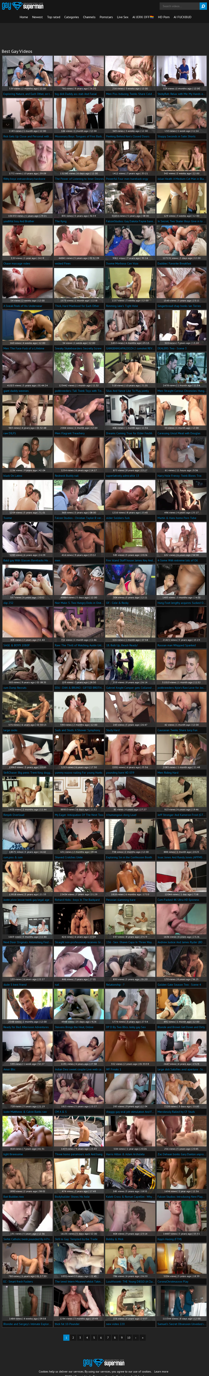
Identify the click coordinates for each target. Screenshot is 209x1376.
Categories (71, 17)
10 (128, 1337)
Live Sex (122, 17)
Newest (37, 17)
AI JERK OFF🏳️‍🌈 (143, 17)
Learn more (161, 1371)
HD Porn (164, 17)
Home (24, 17)
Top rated (53, 17)
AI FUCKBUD (182, 17)
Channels (89, 17)
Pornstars (106, 17)
